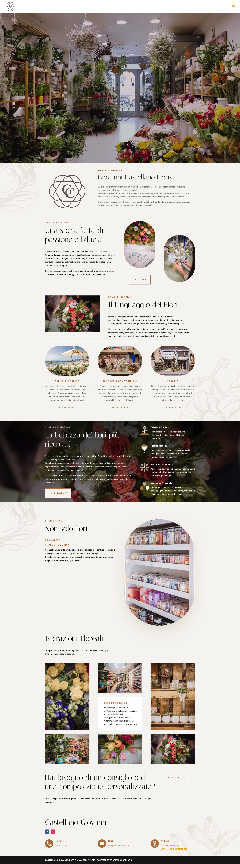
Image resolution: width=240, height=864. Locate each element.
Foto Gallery (58, 493)
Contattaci (175, 777)
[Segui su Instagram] (53, 832)
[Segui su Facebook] (47, 832)
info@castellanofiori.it (118, 845)
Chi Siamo (139, 279)
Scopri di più (67, 408)
